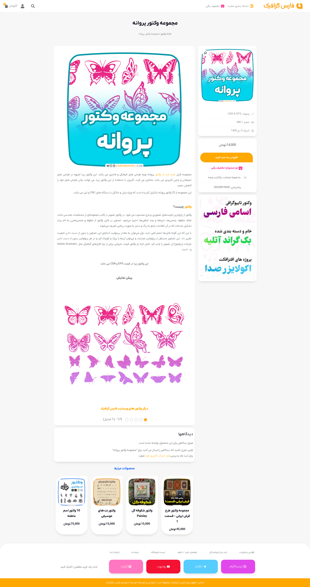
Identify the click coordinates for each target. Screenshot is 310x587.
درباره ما (135, 552)
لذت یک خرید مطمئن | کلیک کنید (78, 567)
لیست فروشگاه (158, 552)
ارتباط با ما (114, 552)
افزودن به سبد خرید (226, 157)
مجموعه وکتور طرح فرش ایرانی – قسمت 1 (177, 516)
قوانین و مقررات (246, 552)
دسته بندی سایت (238, 6)
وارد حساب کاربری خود (157, 456)
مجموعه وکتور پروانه (155, 23)
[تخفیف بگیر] (222, 6)
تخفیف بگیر (212, 6)
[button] (33, 6)
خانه (169, 34)
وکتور (163, 34)
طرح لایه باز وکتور (165, 174)
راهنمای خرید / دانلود (187, 552)
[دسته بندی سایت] (252, 6)
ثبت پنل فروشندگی (218, 552)
